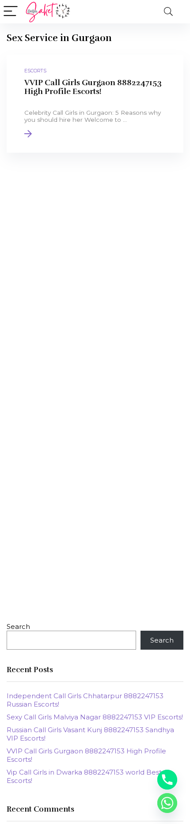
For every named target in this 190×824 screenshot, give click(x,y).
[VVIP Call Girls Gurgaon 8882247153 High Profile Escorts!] (95, 104)
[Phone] (167, 780)
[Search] (168, 11)
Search (18, 626)
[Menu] (10, 11)
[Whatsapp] (167, 803)
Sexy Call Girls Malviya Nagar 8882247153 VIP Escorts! (95, 717)
